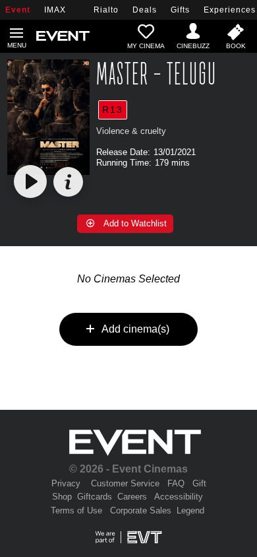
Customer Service (125, 483)
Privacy (65, 483)
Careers (132, 497)
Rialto (106, 10)
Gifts (180, 10)
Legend (190, 510)
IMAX (55, 10)
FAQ (176, 483)
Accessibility (178, 497)
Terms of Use (76, 510)
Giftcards (94, 497)
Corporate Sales (140, 510)
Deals (144, 10)
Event (17, 10)
